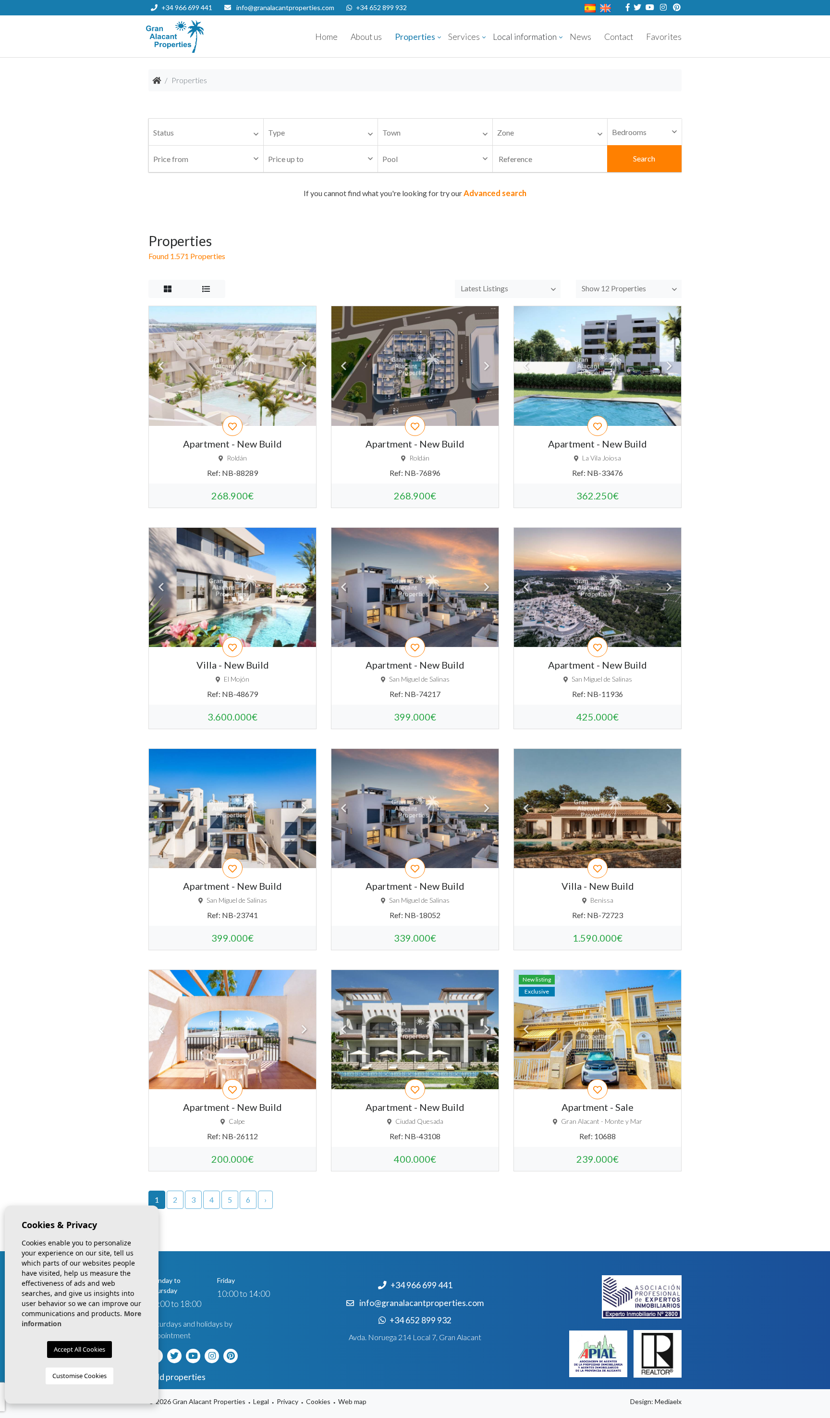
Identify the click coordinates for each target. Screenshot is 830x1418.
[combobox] (206, 132)
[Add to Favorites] (232, 426)
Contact (618, 37)
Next (304, 365)
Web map (352, 1401)
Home (326, 37)
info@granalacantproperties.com (285, 7)
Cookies (318, 1401)
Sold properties (177, 1377)
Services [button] (464, 37)
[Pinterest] (676, 7)
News (580, 37)
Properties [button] (415, 37)
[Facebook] (626, 7)
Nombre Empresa (203, 36)
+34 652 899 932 (381, 7)
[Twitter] (636, 7)
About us (366, 37)
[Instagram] (662, 7)
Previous (161, 365)
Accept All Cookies (79, 1349)
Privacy (287, 1401)
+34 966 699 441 (186, 7)
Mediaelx (668, 1401)
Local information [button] (525, 37)
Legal (261, 1401)
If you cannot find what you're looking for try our (415, 193)
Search (644, 158)
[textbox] (208, 132)
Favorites (664, 37)
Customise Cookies (79, 1375)
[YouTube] (649, 7)
